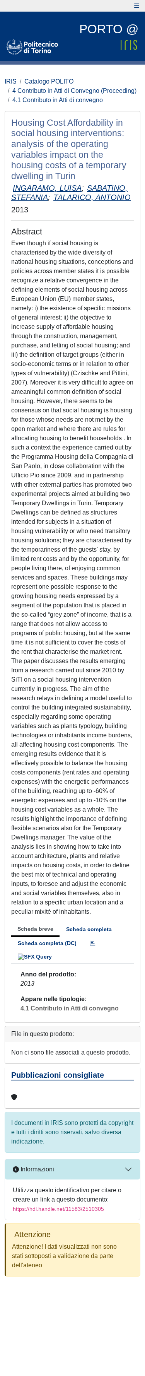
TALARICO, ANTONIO (92, 197)
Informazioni (36, 1169)
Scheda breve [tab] (35, 929)
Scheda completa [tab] (89, 929)
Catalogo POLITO (48, 81)
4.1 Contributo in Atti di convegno (57, 100)
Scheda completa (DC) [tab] (47, 943)
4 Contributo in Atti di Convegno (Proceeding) (74, 90)
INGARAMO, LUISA (47, 188)
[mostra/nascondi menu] (136, 6)
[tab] (92, 943)
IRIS (11, 81)
